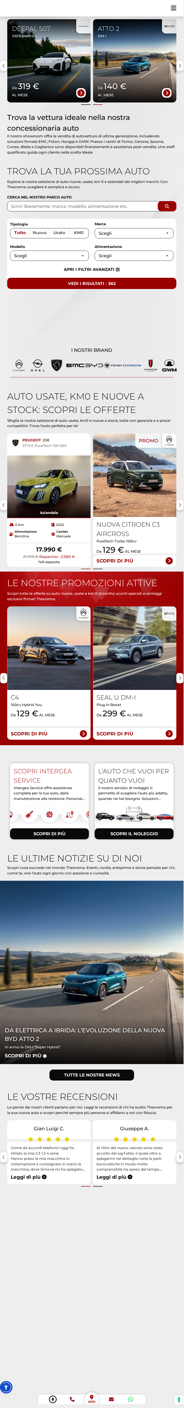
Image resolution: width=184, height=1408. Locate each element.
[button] (6, 1387)
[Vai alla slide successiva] (98, 104)
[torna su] (53, 1399)
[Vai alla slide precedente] (86, 104)
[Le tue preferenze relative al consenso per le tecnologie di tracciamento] (179, 1399)
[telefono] (72, 1399)
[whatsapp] (130, 1399)
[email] (111, 1399)
